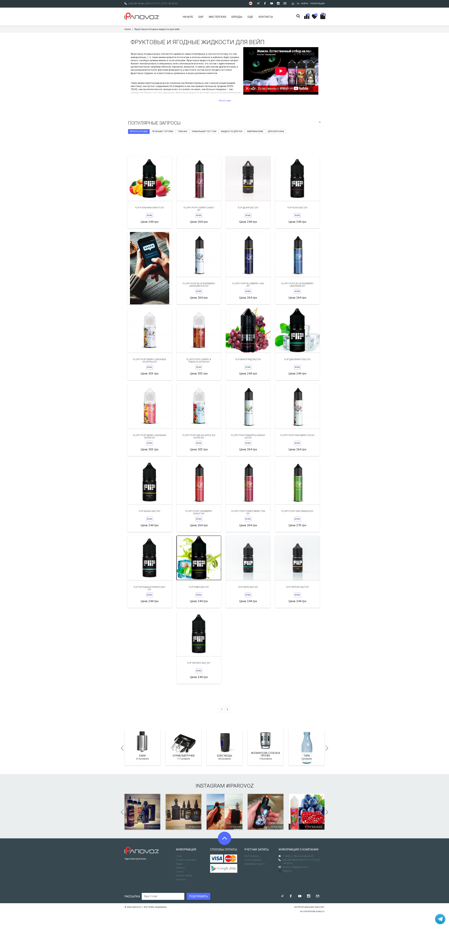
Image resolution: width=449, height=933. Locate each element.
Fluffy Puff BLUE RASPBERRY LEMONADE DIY (297, 284)
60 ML (199, 215)
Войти (304, 3)
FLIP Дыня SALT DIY (248, 207)
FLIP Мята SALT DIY (248, 587)
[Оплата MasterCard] (230, 858)
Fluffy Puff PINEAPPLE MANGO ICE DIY (248, 436)
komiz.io (320, 911)
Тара (307, 755)
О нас (179, 856)
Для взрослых (276, 131)
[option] (149, 268)
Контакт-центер (184, 875)
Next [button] (327, 748)
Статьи (179, 871)
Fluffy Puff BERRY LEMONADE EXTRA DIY (149, 436)
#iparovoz (240, 786)
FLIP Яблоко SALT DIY (198, 663)
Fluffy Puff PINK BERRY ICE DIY (297, 435)
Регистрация (317, 3)
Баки (142, 755)
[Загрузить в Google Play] (224, 868)
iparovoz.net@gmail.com (295, 867)
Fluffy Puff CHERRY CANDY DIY (199, 208)
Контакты (181, 879)
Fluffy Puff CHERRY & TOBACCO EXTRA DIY (198, 360)
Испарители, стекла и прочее (265, 754)
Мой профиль (251, 856)
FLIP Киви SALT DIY (199, 587)
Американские (255, 131)
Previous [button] (121, 748)
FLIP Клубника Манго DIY (149, 207)
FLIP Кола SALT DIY (297, 207)
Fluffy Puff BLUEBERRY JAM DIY (248, 284)
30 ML (149, 215)
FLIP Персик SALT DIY (297, 587)
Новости (180, 867)
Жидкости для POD (232, 131)
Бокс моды (224, 755)
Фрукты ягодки (139, 131)
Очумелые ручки (184, 755)
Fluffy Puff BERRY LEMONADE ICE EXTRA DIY (149, 360)
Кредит (179, 864)
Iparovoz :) (137, 907)
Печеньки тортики (162, 131)
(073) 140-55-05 (169, 3)
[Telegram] (440, 919)
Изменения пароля (254, 864)
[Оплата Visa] (216, 858)
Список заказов (252, 860)
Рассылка (132, 896)
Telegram (287, 871)
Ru (293, 3)
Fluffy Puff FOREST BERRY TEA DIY (248, 512)
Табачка (182, 131)
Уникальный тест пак (204, 131)
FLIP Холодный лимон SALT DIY (149, 588)
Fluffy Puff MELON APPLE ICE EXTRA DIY (198, 436)
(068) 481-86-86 (136, 3)
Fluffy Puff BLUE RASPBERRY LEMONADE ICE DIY (199, 284)
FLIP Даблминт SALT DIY (297, 359)
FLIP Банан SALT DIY (149, 511)
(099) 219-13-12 (153, 3)
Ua (298, 3)
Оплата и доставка (186, 860)
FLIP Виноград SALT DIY (248, 359)
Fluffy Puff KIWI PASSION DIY (297, 511)
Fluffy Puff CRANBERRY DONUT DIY (198, 512)
